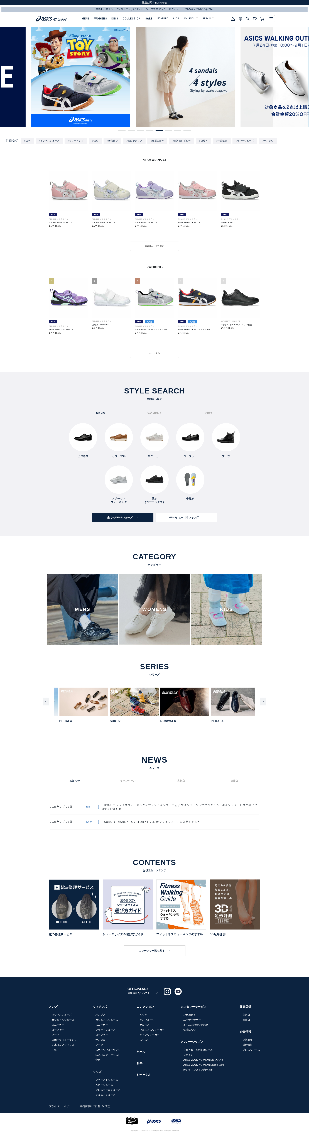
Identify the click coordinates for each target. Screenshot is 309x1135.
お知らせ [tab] (75, 780)
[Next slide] (263, 701)
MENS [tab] (100, 413)
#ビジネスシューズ (49, 140)
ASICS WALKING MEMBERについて (203, 1060)
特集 (140, 1063)
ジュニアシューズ (105, 1095)
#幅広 (95, 140)
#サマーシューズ (245, 140)
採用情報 (247, 1045)
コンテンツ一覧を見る (152, 950)
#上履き (203, 140)
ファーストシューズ (106, 1080)
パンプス (100, 1015)
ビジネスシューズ (62, 1015)
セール (141, 1051)
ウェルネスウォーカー (152, 1030)
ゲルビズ (144, 1025)
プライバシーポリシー (62, 1106)
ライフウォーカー (149, 1035)
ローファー (58, 1030)
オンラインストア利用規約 (198, 1070)
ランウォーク (146, 1020)
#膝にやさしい (134, 140)
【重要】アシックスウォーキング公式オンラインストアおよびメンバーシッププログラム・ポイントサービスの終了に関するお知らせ (179, 807)
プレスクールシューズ (108, 1090)
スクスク (144, 1040)
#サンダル (268, 140)
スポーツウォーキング (64, 1040)
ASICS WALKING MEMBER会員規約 (203, 1065)
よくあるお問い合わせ (195, 1025)
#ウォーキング (76, 140)
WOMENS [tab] (155, 413)
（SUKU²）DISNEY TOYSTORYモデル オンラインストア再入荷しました (150, 821)
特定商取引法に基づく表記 (95, 1106)
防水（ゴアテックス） (64, 1045)
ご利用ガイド (190, 1015)
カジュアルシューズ (63, 1020)
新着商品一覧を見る (154, 246)
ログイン (188, 1055)
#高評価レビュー (182, 140)
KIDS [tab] (208, 413)
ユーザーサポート (193, 1020)
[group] (49, 77)
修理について (190, 1030)
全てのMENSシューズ (120, 517)
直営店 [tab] (181, 780)
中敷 (54, 1050)
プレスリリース (251, 1050)
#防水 (27, 140)
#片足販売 (221, 140)
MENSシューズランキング (184, 517)
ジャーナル (144, 1074)
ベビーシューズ (104, 1085)
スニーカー (58, 1025)
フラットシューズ (105, 1030)
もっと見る (154, 353)
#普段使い (112, 140)
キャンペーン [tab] (128, 780)
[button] (122, 130)
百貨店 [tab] (234, 780)
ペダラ (143, 1015)
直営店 (246, 1015)
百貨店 (246, 1020)
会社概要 (247, 1040)
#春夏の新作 (157, 140)
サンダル (100, 1040)
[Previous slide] (46, 701)
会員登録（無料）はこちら (198, 1050)
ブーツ (55, 1035)
